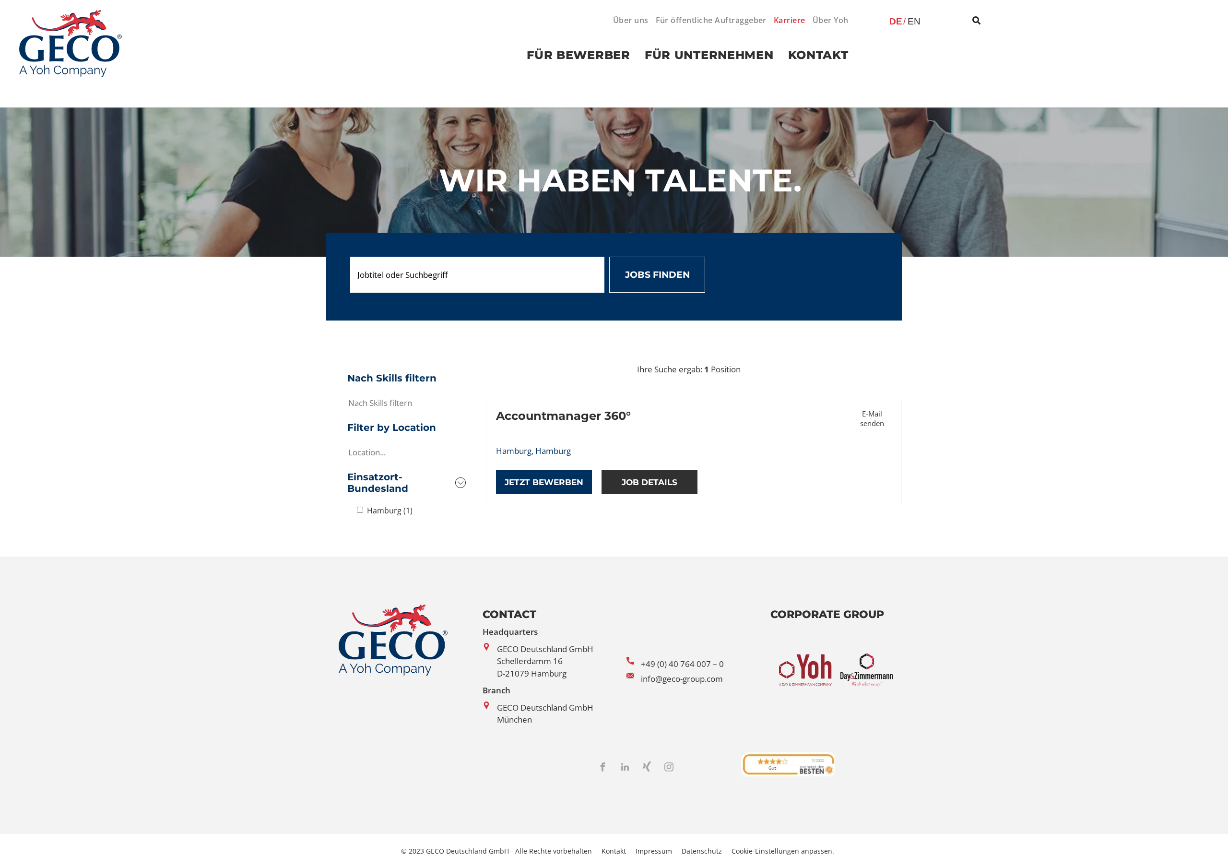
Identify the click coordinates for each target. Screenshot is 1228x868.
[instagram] (669, 768)
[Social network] (647, 768)
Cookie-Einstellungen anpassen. (783, 851)
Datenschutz (702, 851)
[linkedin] (625, 768)
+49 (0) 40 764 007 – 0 (682, 663)
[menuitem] (627, 20)
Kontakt (614, 851)
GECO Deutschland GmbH (545, 648)
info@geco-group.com (682, 678)
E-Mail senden (872, 418)
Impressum (654, 851)
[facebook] (603, 768)
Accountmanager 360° (563, 416)
